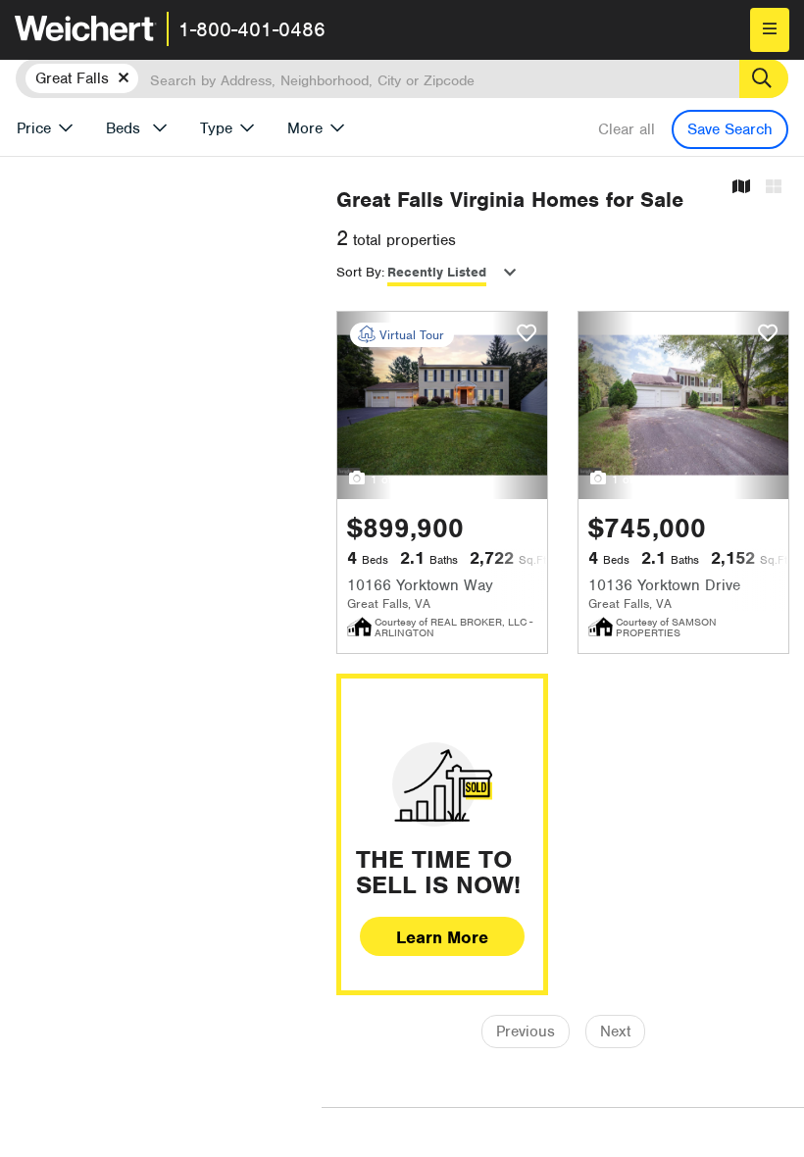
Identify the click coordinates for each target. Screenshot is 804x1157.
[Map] (741, 188)
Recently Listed (436, 272)
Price (34, 128)
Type (216, 128)
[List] (773, 188)
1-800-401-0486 (252, 29)
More (305, 128)
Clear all (626, 129)
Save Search (730, 129)
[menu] (769, 30)
